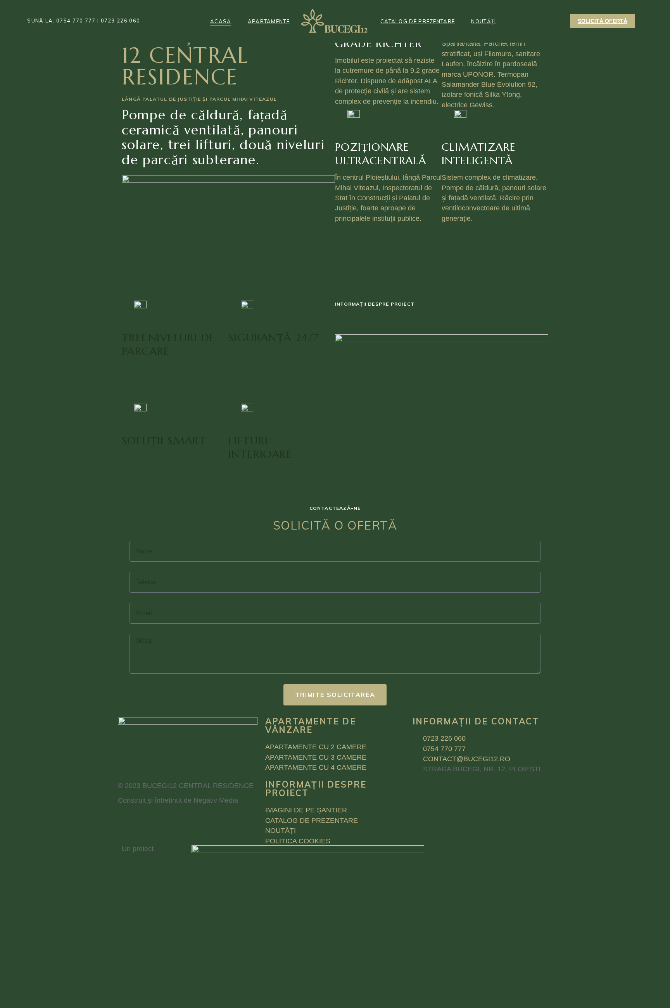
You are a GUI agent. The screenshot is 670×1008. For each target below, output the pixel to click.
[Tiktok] (149, 821)
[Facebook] (127, 821)
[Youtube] (170, 821)
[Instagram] (191, 821)
